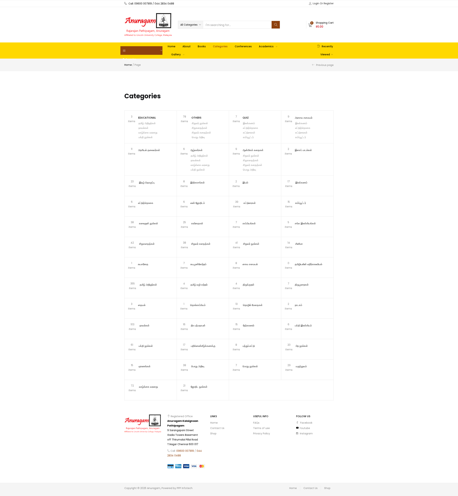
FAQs (256, 423)
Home (171, 46)
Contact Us (217, 428)
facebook (305, 423)
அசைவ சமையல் (303, 117)
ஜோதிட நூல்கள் (199, 387)
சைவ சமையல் (250, 264)
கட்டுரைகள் (249, 132)
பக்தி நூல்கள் (145, 137)
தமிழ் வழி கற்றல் (199, 284)
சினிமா (299, 244)
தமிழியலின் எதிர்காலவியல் (308, 264)
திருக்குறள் (248, 284)
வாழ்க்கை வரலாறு (147, 132)
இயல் (245, 182)
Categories (220, 46)
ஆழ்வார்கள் (196, 150)
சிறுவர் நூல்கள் (200, 123)
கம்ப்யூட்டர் (248, 137)
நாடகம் (298, 305)
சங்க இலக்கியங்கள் (305, 223)
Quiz (246, 117)
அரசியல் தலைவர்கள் (149, 150)
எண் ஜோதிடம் (197, 203)
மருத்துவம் (301, 366)
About (186, 46)
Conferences (243, 46)
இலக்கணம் (249, 123)
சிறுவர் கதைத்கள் (201, 132)
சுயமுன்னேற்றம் (198, 264)
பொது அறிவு (198, 137)
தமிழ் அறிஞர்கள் (147, 123)
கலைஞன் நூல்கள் (148, 223)
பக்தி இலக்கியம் (303, 325)
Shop (213, 433)
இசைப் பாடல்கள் (303, 150)
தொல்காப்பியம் (198, 305)
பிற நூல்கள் (302, 346)
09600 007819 (185, 451)
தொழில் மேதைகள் (252, 305)
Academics (266, 46)
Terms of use (261, 428)
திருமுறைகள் (302, 284)
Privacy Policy (261, 433)
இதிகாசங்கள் (197, 182)
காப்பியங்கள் (249, 223)
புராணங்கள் (144, 366)
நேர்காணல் (248, 325)
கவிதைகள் (197, 223)
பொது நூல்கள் (250, 366)
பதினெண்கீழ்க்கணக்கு (203, 346)
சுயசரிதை (143, 264)
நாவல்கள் (143, 128)
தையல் (141, 305)
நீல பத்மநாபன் (198, 325)
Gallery (176, 54)
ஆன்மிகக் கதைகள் (253, 150)
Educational (147, 117)
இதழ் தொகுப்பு (147, 182)
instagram (306, 433)
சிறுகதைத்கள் (199, 128)
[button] (190, 24)
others (196, 117)
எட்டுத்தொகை (250, 128)
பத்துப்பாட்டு (249, 346)
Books (202, 46)
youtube (304, 428)
